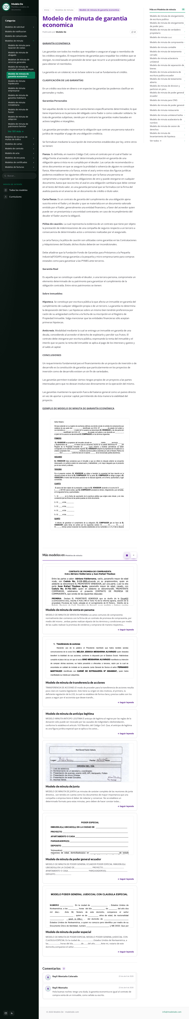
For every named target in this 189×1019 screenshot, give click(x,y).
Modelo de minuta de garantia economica (18, 75)
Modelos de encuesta (15, 157)
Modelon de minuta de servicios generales (18, 60)
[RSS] (11, 1013)
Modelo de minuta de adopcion (18, 117)
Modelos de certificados (16, 162)
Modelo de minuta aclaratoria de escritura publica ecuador (165, 74)
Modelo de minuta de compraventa (166, 42)
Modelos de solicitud (14, 27)
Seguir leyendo (127, 629)
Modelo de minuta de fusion (18, 110)
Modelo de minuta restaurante (164, 110)
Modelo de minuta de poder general (167, 105)
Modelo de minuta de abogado (18, 53)
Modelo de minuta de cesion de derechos (165, 128)
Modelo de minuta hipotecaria (16, 82)
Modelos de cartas (13, 144)
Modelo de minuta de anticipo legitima (70, 713)
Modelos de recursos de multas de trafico (16, 138)
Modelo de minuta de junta (62, 786)
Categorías (10, 20)
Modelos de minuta (14, 40)
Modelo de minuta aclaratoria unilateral (164, 60)
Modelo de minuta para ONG (163, 100)
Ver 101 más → (16, 131)
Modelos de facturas (14, 167)
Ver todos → (155, 140)
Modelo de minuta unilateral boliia (166, 115)
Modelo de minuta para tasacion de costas (19, 46)
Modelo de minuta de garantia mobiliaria (18, 96)
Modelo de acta (12, 153)
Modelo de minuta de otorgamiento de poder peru (167, 24)
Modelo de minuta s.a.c (161, 37)
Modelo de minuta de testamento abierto (166, 80)
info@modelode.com (171, 1012)
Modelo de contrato (14, 148)
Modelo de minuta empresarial (16, 89)
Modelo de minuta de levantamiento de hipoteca (162, 135)
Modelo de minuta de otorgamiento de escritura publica (167, 18)
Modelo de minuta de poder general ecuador (73, 859)
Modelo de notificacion (15, 31)
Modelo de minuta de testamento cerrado (166, 53)
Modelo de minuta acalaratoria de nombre (166, 121)
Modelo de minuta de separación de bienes (167, 67)
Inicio (46, 10)
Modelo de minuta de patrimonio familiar (18, 125)
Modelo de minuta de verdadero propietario (165, 31)
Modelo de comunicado (16, 36)
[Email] (5, 1013)
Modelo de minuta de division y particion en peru (165, 87)
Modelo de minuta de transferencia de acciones (75, 682)
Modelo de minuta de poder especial (68, 932)
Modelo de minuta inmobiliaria (16, 103)
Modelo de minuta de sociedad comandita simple (21, 68)
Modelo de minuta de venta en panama (70, 609)
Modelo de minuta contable (163, 47)
